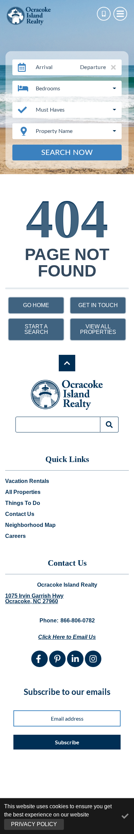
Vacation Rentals (27, 481)
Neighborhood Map (30, 525)
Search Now (67, 152)
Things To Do (22, 503)
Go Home (36, 305)
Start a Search (36, 329)
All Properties (23, 492)
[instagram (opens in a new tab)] (93, 659)
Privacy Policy (34, 824)
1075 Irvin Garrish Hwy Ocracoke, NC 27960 (34, 598)
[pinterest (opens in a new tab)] (57, 659)
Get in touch (98, 305)
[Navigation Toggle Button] (120, 14)
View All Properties (98, 329)
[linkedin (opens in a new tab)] (75, 659)
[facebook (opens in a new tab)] (39, 659)
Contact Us (19, 514)
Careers (15, 536)
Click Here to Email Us (67, 637)
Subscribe (67, 742)
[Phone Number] (104, 14)
